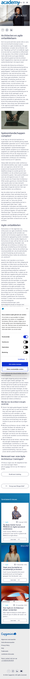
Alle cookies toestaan (15, 364)
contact (8, 467)
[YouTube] (21, 671)
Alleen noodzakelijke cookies (15, 369)
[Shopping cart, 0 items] (23, 2)
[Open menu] (27, 2)
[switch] (25, 342)
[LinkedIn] (17, 671)
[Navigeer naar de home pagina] (10, 2)
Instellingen (21, 359)
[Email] (8, 671)
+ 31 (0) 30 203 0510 (7, 660)
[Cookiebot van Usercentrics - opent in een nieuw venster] (21, 309)
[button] (15, 474)
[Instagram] (12, 671)
